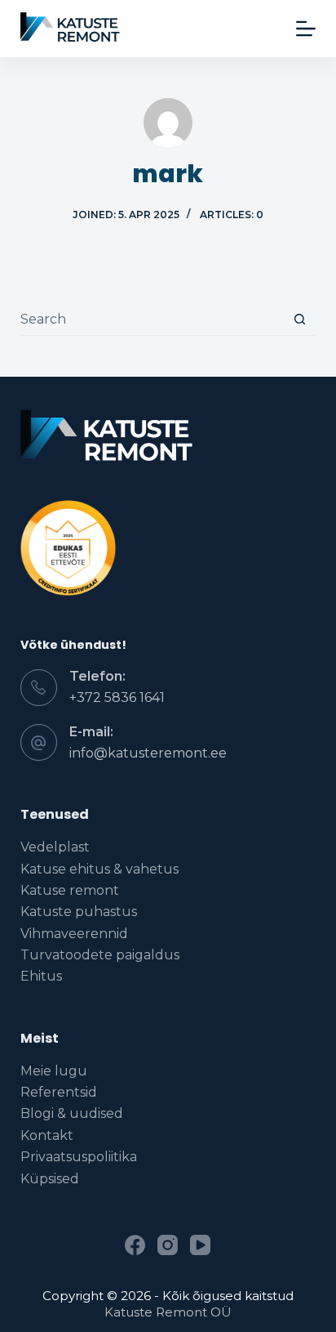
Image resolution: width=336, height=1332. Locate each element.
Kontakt (46, 1135)
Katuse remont (69, 890)
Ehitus (41, 976)
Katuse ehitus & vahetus (99, 869)
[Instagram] (167, 1245)
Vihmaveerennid (74, 933)
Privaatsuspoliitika (78, 1156)
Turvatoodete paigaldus (99, 955)
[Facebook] (135, 1245)
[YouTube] (200, 1245)
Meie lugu (53, 1071)
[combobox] (152, 318)
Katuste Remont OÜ (168, 1312)
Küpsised (49, 1179)
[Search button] (300, 319)
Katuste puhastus (78, 911)
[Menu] (306, 28)
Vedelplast (55, 847)
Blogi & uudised (71, 1113)
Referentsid (58, 1092)
